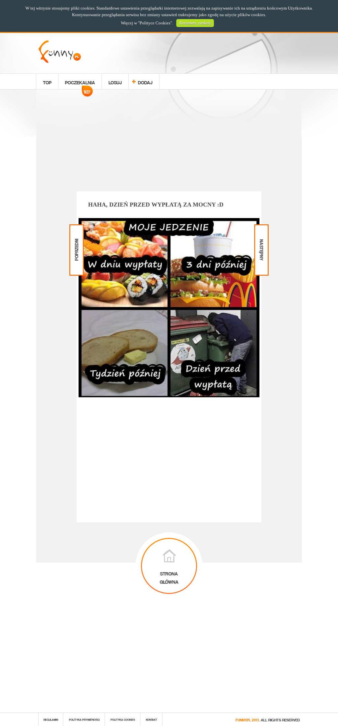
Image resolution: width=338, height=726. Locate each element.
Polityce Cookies (155, 22)
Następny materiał (260, 230)
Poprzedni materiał (75, 230)
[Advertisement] (169, 141)
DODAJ (145, 81)
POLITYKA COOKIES (123, 719)
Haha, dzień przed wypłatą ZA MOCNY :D (155, 204)
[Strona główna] (59, 61)
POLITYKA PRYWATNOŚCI (84, 719)
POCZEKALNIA (80, 83)
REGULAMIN (51, 719)
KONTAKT (151, 719)
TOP (47, 81)
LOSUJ (115, 81)
